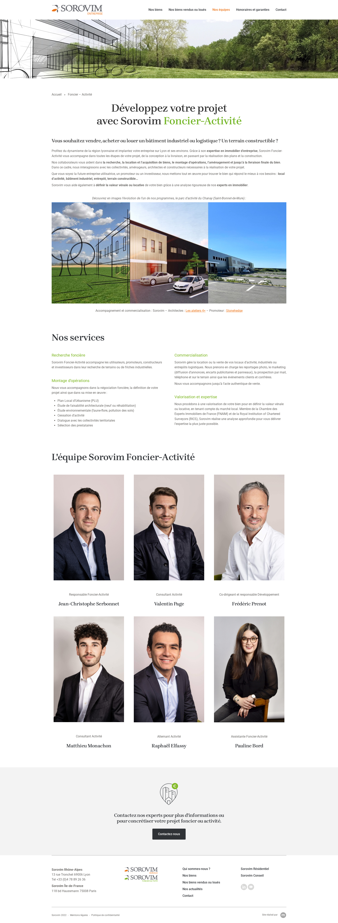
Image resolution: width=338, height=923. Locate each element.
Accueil (57, 94)
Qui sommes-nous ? (196, 869)
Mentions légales (79, 915)
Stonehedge (234, 310)
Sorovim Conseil (252, 875)
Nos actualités (192, 889)
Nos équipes (221, 10)
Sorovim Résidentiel (255, 869)
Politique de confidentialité (105, 915)
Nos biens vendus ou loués (187, 10)
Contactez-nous (169, 834)
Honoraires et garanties (252, 10)
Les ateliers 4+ (196, 310)
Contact (281, 10)
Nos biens (155, 10)
